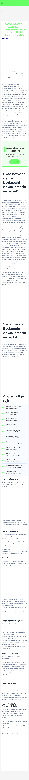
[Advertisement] (14, 55)
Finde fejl (14, 162)
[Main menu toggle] (26, 3)
